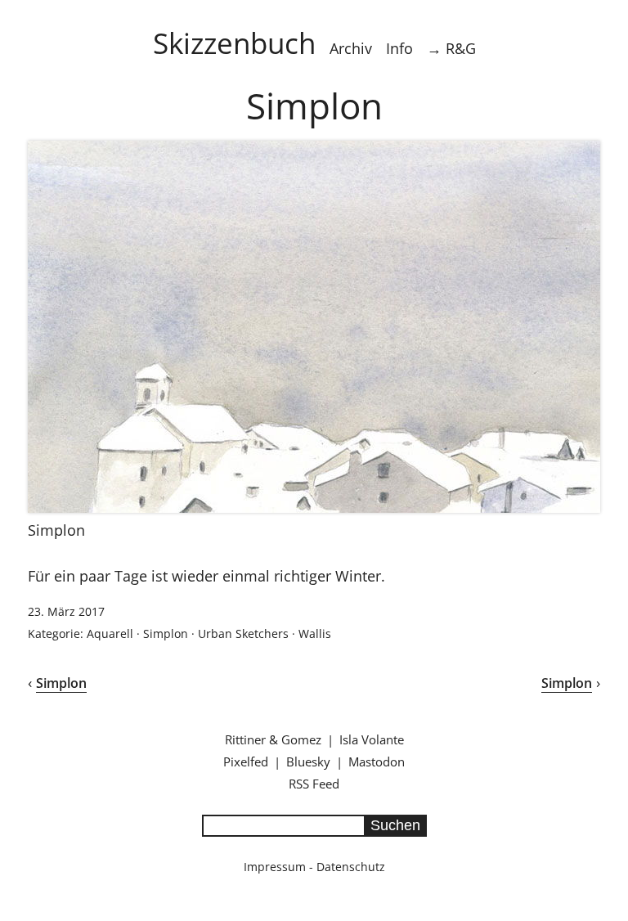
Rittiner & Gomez (273, 739)
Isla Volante (371, 739)
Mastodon (376, 761)
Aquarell (110, 633)
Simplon (165, 633)
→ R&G (451, 48)
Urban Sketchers (243, 633)
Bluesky (308, 761)
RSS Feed (314, 783)
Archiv (351, 48)
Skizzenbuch (234, 42)
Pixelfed (245, 761)
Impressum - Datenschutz (314, 866)
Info (399, 48)
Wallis (314, 633)
